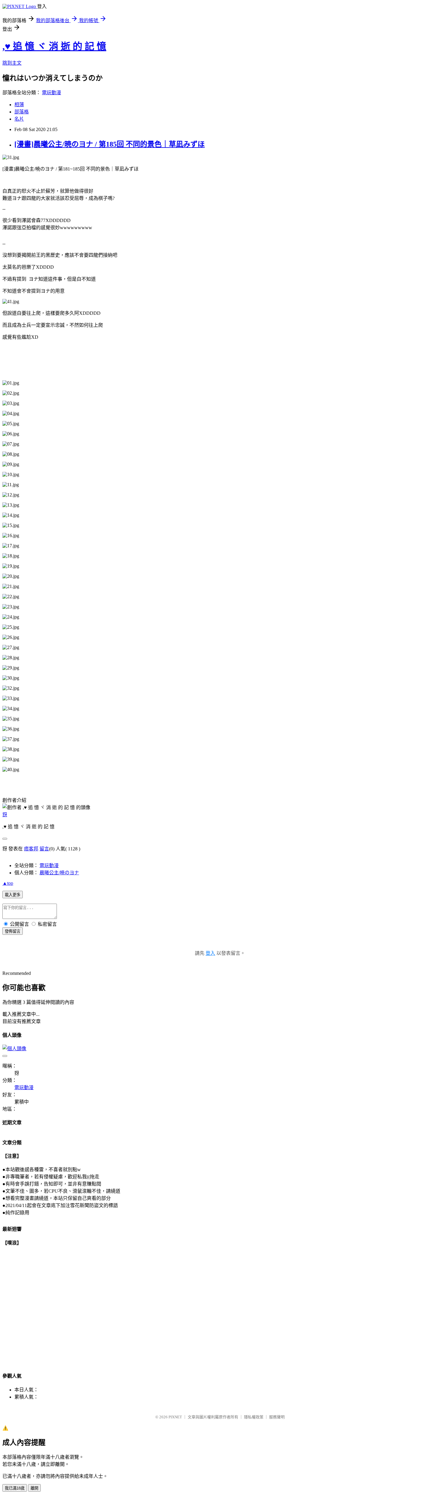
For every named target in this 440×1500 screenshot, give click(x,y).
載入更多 (12, 895)
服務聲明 (277, 1417)
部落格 (21, 111)
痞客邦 (31, 848)
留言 (44, 848)
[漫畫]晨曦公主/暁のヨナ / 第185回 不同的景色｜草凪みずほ (109, 144)
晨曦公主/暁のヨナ (59, 872)
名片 (19, 118)
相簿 (19, 104)
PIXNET (175, 1417)
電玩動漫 (51, 92)
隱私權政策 (253, 1417)
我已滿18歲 (15, 1488)
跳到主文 (12, 63)
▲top (7, 883)
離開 (34, 1488)
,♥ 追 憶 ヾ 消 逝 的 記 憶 (54, 46)
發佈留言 (12, 931)
